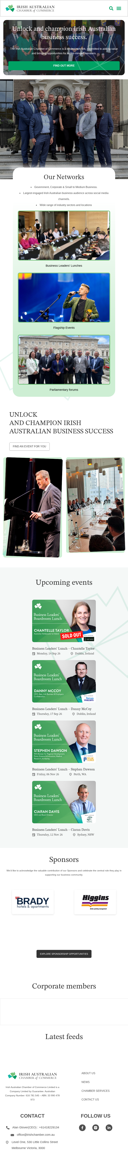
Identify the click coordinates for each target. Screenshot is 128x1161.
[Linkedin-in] (109, 1127)
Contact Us (90, 1099)
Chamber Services (96, 1090)
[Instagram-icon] (95, 1127)
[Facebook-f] (82, 1127)
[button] (118, 8)
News (86, 1082)
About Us (88, 1073)
